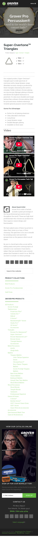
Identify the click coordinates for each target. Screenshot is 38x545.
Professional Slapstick (18, 394)
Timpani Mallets (16, 355)
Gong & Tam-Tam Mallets (19, 380)
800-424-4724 (22, 511)
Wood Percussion (14, 385)
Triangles (27, 52)
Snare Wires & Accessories (19, 408)
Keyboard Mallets (16, 378)
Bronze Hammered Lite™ (18, 337)
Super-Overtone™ (19, 52)
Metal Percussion (14, 346)
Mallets (10, 353)
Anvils (12, 348)
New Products (10, 284)
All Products (9, 304)
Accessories (14, 327)
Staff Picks (8, 292)
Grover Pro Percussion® (11, 4)
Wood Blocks (15, 387)
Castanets (13, 392)
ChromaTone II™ (18, 362)
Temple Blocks (15, 389)
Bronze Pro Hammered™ (18, 332)
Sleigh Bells (14, 350)
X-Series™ (13, 318)
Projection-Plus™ (16, 311)
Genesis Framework (9, 533)
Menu (32, 3)
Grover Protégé (13, 307)
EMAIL (12, 511)
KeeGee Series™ (15, 401)
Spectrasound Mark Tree (16, 412)
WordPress (20, 533)
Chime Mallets (15, 376)
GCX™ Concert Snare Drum (19, 403)
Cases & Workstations (15, 415)
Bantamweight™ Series (18, 321)
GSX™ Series (14, 405)
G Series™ (13, 399)
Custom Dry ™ (15, 314)
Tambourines (12, 309)
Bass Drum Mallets (16, 373)
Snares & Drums (13, 396)
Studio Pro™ (14, 323)
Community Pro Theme (23, 531)
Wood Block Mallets (17, 382)
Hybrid (12, 316)
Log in (27, 533)
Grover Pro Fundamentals (14, 288)
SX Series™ (14, 325)
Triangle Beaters (16, 341)
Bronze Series (15, 339)
